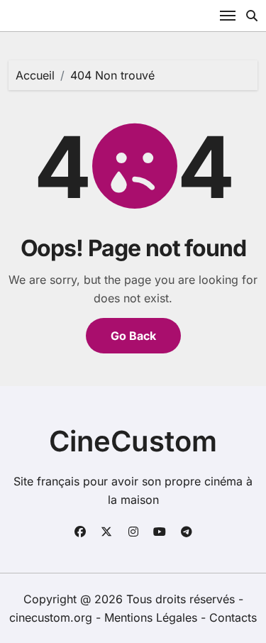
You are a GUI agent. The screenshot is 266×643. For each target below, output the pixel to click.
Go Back (133, 336)
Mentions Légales (152, 617)
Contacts (233, 617)
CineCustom (133, 441)
